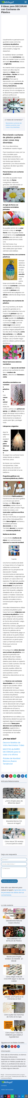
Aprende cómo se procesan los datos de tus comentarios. (13, 892)
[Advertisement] (14, 25)
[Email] (26, 1096)
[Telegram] (23, 1096)
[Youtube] (12, 1046)
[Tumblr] (18, 776)
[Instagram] (8, 1046)
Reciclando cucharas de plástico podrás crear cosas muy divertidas (14, 125)
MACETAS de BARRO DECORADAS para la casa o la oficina (11, 752)
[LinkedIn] (22, 776)
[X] (7, 776)
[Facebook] (3, 776)
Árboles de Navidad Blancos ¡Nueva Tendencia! (11, 761)
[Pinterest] (10, 776)
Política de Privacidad (7, 1089)
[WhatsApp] (14, 776)
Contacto (4, 1085)
